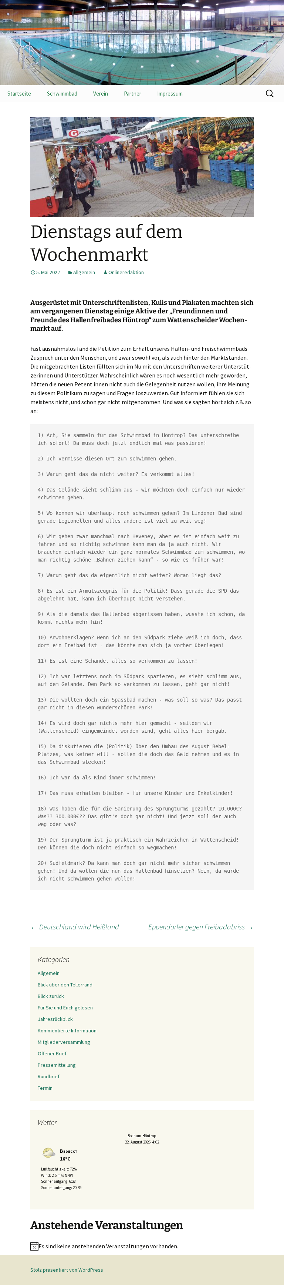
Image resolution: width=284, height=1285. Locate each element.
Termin (45, 1088)
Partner (132, 93)
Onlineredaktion (126, 272)
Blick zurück (51, 996)
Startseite (19, 93)
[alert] (142, 1246)
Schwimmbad (62, 93)
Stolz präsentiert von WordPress (66, 1269)
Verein (100, 93)
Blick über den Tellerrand (65, 984)
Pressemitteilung (57, 1065)
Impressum (170, 93)
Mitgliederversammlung (64, 1042)
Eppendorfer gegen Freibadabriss (201, 926)
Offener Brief (52, 1053)
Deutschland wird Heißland (74, 926)
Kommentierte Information (67, 1030)
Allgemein (84, 272)
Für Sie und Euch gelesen (65, 1007)
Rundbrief (49, 1076)
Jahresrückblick (55, 1019)
